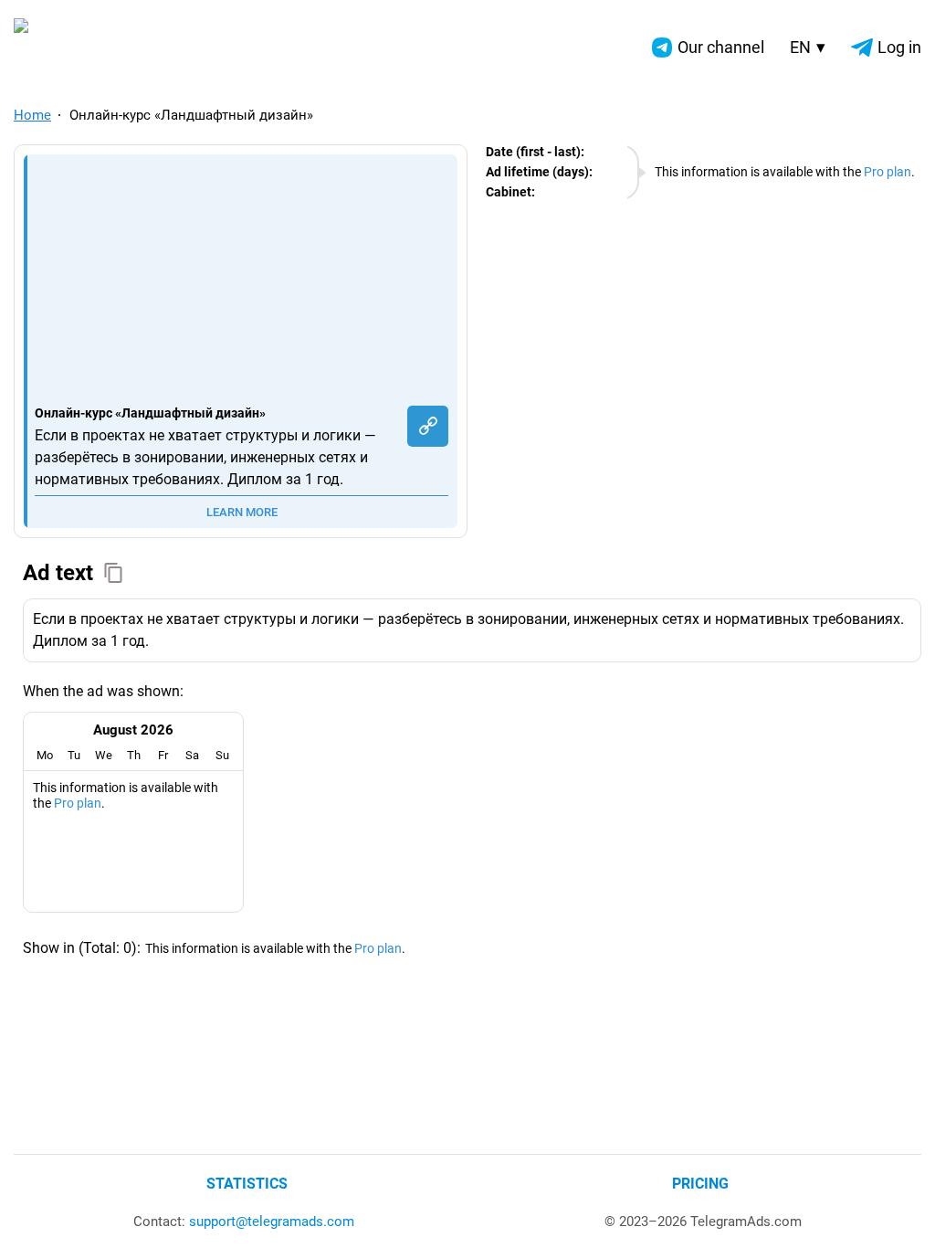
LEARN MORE (242, 512)
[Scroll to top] (901, 1214)
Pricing (700, 1183)
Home (32, 115)
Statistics (247, 1183)
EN (807, 47)
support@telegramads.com (271, 1221)
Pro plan (887, 171)
